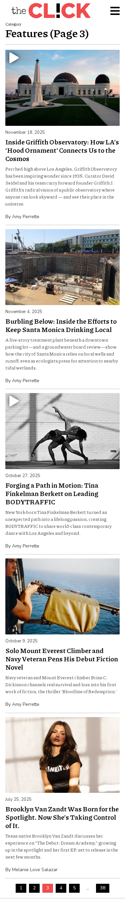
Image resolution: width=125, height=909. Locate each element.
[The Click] (51, 10)
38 (102, 888)
